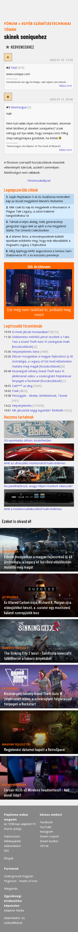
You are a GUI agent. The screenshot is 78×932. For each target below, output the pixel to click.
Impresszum (12, 836)
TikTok (44, 846)
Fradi (15, 391)
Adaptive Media (14, 910)
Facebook (46, 822)
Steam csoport (49, 836)
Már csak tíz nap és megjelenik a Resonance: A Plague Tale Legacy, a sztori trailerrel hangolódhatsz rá (38, 211)
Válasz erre (65, 85)
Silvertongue (19, 107)
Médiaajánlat (12, 841)
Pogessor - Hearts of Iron (20, 881)
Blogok (8, 858)
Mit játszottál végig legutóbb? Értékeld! (37, 410)
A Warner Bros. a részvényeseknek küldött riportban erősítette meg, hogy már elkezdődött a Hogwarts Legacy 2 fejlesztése (38, 241)
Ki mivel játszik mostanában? (31, 332)
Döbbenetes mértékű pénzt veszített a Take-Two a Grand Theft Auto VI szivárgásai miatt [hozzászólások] (41, 342)
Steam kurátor (49, 841)
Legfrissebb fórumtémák (23, 325)
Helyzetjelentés (22, 405)
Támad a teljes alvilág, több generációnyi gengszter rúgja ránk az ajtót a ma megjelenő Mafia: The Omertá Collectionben (36, 226)
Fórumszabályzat (39, 180)
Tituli (14, 68)
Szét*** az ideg (22, 386)
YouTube (45, 827)
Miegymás (11, 888)
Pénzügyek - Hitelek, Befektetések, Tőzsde (39, 395)
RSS (6, 851)
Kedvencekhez (22, 47)
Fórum (10, 23)
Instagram (46, 831)
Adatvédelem (12, 846)
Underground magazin (18, 876)
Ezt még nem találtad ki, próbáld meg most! (39, 312)
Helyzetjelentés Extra (25, 351)
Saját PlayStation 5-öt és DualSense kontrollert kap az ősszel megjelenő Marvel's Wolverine (38, 199)
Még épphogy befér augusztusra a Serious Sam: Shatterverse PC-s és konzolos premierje (39, 253)
